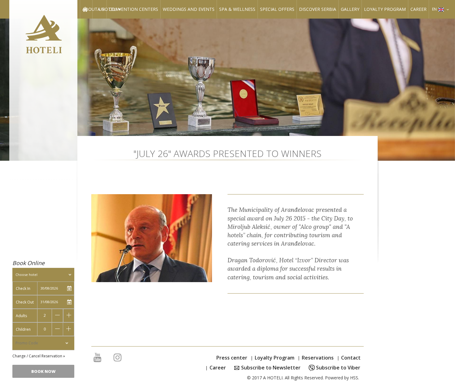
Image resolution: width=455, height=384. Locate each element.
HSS (354, 378)
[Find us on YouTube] (97, 359)
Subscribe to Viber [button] (337, 367)
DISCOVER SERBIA (317, 9)
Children (23, 329)
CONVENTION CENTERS (133, 9)
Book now (43, 371)
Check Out (25, 302)
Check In (23, 288)
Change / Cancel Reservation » (38, 356)
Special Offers (277, 9)
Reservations (318, 357)
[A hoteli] (43, 35)
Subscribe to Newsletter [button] (270, 367)
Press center (231, 357)
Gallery (350, 9)
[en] (448, 9)
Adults (21, 315)
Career (418, 9)
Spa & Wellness (237, 9)
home (85, 9)
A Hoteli (108, 9)
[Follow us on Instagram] (117, 359)
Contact (351, 357)
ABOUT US (93, 9)
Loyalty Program (385, 9)
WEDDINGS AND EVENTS (188, 9)
